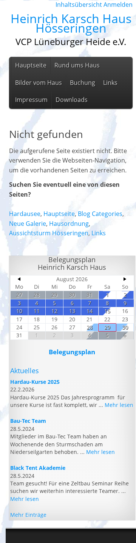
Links (110, 82)
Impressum (31, 99)
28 (37, 294)
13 (72, 311)
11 (37, 311)
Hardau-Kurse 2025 (35, 381)
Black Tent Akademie (37, 467)
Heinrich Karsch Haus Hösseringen (71, 23)
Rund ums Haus (77, 65)
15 (107, 311)
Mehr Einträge (28, 514)
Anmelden (118, 4)
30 (72, 294)
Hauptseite (30, 65)
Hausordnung (69, 223)
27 (19, 294)
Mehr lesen (119, 404)
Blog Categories (100, 214)
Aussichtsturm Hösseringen (48, 233)
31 (90, 294)
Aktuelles (24, 370)
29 (54, 294)
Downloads (72, 99)
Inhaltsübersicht (79, 4)
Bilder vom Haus (38, 82)
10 (19, 311)
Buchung (82, 82)
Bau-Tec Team (28, 420)
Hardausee (24, 214)
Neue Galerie (27, 223)
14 (90, 311)
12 (54, 311)
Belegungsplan (72, 351)
